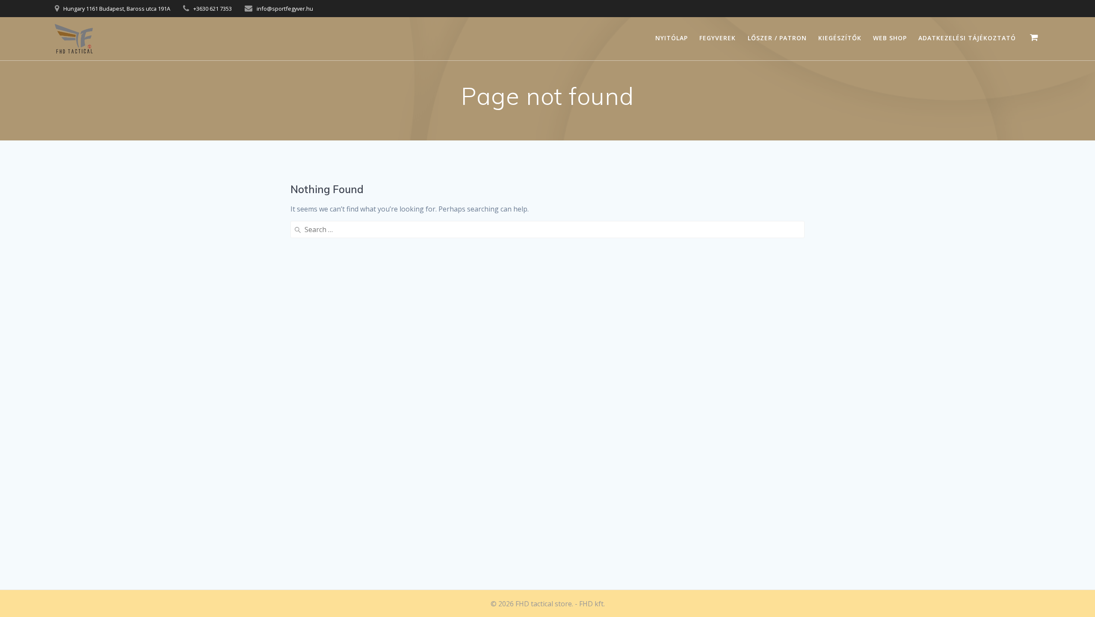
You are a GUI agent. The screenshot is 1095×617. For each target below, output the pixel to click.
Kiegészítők (839, 38)
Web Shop (890, 38)
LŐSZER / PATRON (777, 38)
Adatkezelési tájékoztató (967, 38)
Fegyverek (717, 38)
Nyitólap (671, 38)
